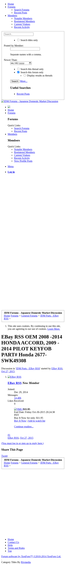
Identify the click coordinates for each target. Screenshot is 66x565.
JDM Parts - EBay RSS (28, 368)
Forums (11, 6)
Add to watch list (36, 420)
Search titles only (29, 40)
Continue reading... (23, 426)
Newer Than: (10, 60)
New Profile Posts (23, 161)
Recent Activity (22, 27)
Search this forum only (31, 72)
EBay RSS (56, 368)
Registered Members (24, 21)
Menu (11, 166)
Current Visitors (22, 24)
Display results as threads (39, 75)
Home (11, 4)
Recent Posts (20, 12)
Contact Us (13, 542)
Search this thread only (32, 69)
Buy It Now (20, 420)
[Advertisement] (33, 209)
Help (10, 545)
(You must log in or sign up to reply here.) (22, 443)
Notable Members (23, 18)
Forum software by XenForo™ (31, 556)
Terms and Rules (16, 548)
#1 (9, 435)
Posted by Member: (14, 45)
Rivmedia (26, 562)
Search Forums (21, 9)
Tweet (4, 455)
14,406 (17, 398)
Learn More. (53, 329)
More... (23, 81)
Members (12, 15)
